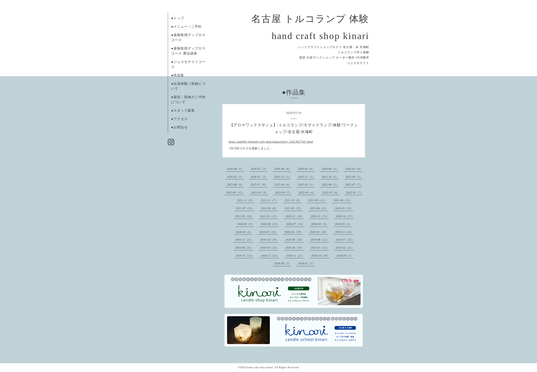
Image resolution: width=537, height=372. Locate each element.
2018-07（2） (306, 263)
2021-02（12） (244, 216)
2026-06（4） (282, 168)
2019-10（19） (269, 239)
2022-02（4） (330, 192)
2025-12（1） (282, 176)
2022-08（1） (330, 184)
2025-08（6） (235, 184)
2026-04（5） (330, 168)
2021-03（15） (344, 208)
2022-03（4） (307, 192)
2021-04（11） (319, 208)
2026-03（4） (353, 168)
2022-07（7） (353, 184)
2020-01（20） (319, 232)
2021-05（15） (294, 208)
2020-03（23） (268, 232)
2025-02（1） (306, 184)
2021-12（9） (245, 200)
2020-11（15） (320, 216)
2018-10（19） (320, 255)
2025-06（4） (282, 184)
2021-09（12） (317, 200)
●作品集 (177, 75)
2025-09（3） (353, 176)
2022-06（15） (235, 192)
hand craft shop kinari (260, 367)
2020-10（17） (345, 216)
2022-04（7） (283, 192)
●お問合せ (179, 127)
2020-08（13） (270, 224)
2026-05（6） (306, 168)
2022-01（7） (354, 192)
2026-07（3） (259, 168)
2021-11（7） (269, 200)
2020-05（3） (343, 224)
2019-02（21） (345, 247)
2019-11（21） (244, 239)
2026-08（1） (235, 168)
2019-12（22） (344, 232)
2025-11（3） (306, 176)
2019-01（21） (245, 255)
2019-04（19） (294, 247)
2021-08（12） (343, 200)
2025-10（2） (330, 176)
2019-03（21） (320, 247)
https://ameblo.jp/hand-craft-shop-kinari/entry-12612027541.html (271, 141)
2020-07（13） (295, 224)
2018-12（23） (270, 255)
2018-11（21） (295, 255)
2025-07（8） (259, 184)
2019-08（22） (320, 239)
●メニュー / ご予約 (186, 26)
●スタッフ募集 (183, 110)
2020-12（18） (294, 216)
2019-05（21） (269, 247)
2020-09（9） (245, 224)
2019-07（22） (345, 239)
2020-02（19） (294, 232)
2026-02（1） (235, 176)
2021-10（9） (293, 200)
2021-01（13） (269, 216)
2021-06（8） (269, 208)
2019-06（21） (244, 247)
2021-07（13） (245, 208)
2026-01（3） (259, 176)
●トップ (177, 18)
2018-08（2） (282, 263)
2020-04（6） (244, 232)
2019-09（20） (294, 239)
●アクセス (179, 119)
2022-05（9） (259, 192)
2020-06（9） (319, 224)
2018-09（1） (344, 255)
